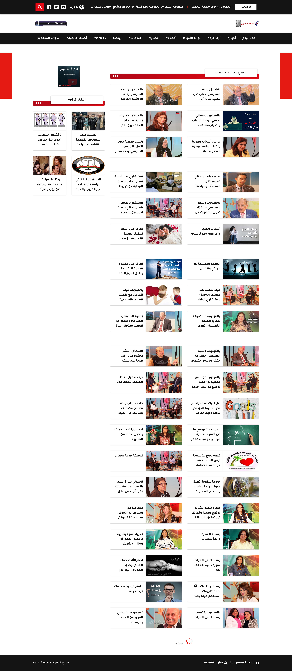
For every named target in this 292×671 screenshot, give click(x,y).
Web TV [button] (101, 38)
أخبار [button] (232, 38)
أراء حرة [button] (215, 38)
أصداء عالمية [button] (77, 38)
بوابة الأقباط (192, 38)
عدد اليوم (248, 38)
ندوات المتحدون (48, 38)
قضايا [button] (154, 38)
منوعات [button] (135, 38)
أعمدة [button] (172, 38)
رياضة (117, 38)
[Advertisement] (286, 76)
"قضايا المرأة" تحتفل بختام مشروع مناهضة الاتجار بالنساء (154, 7)
